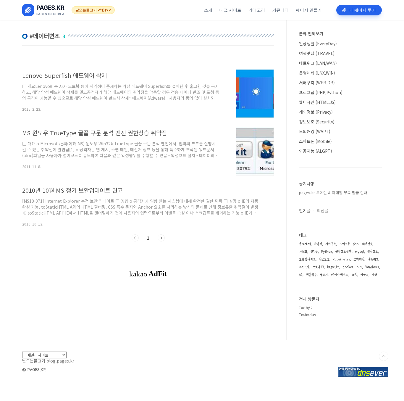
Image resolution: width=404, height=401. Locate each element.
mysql (359, 252)
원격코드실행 (343, 252)
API (359, 267)
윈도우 (314, 252)
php (355, 244)
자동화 (303, 252)
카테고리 (256, 9)
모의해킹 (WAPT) (314, 131)
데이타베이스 (339, 275)
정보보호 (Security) (316, 122)
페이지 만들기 (309, 9)
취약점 (318, 244)
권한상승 (311, 275)
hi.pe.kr (333, 267)
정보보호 (324, 259)
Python (326, 252)
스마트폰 (344, 244)
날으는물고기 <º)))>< (93, 10)
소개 (208, 9)
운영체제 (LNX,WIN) (317, 73)
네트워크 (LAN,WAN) (318, 63)
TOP (383, 356)
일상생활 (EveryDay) (318, 43)
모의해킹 (358, 259)
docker (347, 267)
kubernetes (341, 259)
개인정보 (367, 244)
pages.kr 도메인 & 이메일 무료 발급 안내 (333, 192)
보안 (374, 275)
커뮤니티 (280, 9)
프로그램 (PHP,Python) (320, 92)
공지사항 (306, 183)
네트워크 (373, 259)
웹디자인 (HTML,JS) (317, 102)
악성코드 (372, 252)
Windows (372, 267)
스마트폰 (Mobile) (315, 141)
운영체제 (305, 244)
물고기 (324, 275)
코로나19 (318, 267)
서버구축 (330, 244)
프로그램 (304, 267)
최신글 (322, 210)
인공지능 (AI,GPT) (315, 151)
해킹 (354, 275)
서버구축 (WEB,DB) (317, 83)
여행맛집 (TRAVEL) (316, 53)
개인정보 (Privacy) (316, 112)
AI (301, 275)
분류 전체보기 (311, 33)
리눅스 (365, 275)
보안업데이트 (307, 259)
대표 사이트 (230, 9)
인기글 (305, 210)
